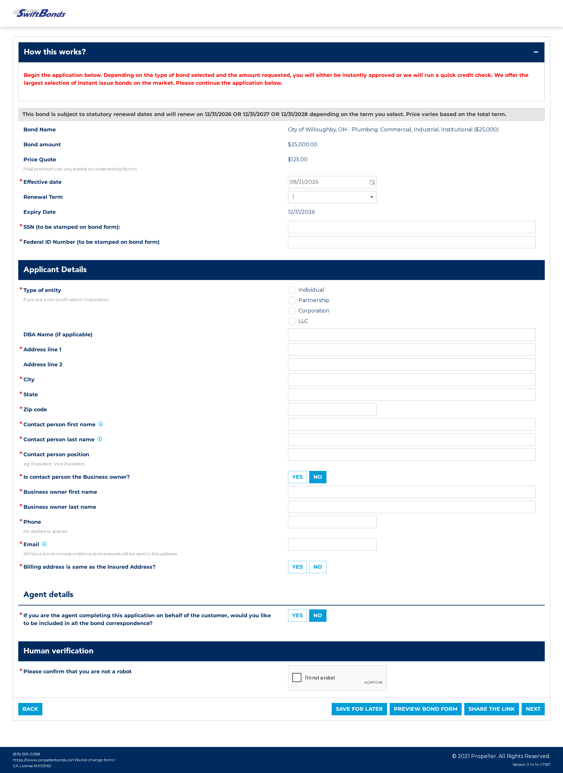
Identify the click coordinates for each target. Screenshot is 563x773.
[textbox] (411, 350)
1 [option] (293, 197)
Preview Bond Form (425, 709)
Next (533, 709)
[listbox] (332, 197)
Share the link (492, 709)
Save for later (359, 709)
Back (30, 709)
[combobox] (332, 182)
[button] (372, 182)
